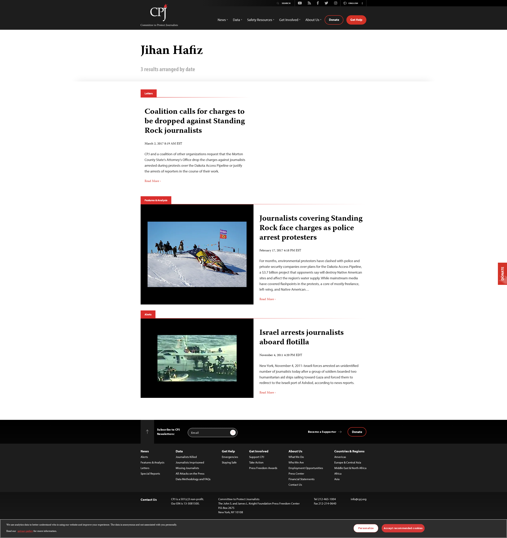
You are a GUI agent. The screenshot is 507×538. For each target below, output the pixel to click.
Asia (336, 479)
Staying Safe (229, 462)
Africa (337, 473)
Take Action (256, 462)
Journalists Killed (186, 457)
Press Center (296, 473)
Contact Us (295, 484)
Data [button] (236, 19)
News (145, 451)
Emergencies (230, 457)
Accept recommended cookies (403, 528)
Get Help (356, 20)
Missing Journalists (187, 468)
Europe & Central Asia (347, 462)
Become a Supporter (322, 432)
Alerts (148, 314)
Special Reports (150, 473)
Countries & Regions (349, 451)
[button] (362, 3)
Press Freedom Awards (263, 468)
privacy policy (25, 531)
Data (179, 451)
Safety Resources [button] (259, 19)
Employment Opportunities (306, 468)
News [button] (222, 19)
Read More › (153, 181)
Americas (340, 457)
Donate (334, 20)
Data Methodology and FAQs (193, 479)
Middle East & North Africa (350, 468)
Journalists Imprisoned (190, 462)
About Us (295, 451)
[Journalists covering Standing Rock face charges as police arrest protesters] (197, 254)
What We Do (296, 457)
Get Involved (258, 451)
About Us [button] (312, 19)
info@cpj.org (358, 499)
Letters (149, 93)
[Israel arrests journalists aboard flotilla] (197, 358)
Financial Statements (301, 479)
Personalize (366, 528)
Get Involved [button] (288, 19)
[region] (253, 528)
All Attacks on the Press (190, 473)
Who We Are (296, 462)
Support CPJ (256, 457)
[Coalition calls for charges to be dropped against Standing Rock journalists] (196, 144)
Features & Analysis (156, 200)
